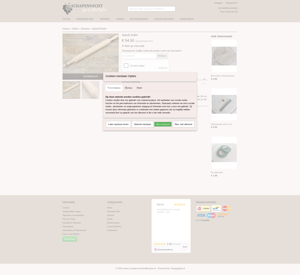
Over (139, 87)
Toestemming (114, 87)
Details (128, 87)
